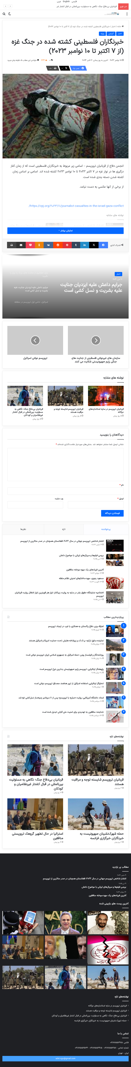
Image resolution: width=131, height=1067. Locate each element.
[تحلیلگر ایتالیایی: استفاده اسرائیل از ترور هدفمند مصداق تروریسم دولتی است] (115, 688)
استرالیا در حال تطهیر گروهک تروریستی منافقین (37, 836)
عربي (58, 1)
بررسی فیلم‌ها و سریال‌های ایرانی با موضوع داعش (81, 555)
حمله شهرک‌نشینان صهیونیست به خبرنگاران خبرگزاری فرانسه (102, 836)
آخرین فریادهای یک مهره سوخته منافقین (85, 569)
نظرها (23, 529)
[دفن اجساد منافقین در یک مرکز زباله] (108, 950)
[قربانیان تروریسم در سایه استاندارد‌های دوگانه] (106, 396)
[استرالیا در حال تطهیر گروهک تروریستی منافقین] (35, 814)
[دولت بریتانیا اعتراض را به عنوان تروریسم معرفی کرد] (23, 922)
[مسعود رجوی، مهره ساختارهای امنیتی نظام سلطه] (115, 583)
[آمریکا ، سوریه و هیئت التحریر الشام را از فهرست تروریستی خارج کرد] (65, 947)
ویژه (102, 33)
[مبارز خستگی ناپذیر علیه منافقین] (108, 922)
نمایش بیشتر (66, 230)
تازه (64, 529)
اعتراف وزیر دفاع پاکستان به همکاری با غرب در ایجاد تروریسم (76, 626)
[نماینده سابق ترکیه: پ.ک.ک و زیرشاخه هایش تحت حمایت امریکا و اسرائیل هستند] (115, 645)
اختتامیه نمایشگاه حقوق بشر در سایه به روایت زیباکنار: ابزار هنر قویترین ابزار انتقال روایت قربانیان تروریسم (59, 594)
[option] (65, 286)
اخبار (114, 26)
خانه (119, 26)
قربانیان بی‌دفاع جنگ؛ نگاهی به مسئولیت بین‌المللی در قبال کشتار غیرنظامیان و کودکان (79, 6)
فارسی (74, 1)
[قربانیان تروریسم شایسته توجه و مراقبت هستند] (65, 396)
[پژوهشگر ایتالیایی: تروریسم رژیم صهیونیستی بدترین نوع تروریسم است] (115, 674)
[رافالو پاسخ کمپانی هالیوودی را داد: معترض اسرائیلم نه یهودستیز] (65, 922)
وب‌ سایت (59, 498)
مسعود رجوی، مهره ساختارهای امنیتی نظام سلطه (81, 578)
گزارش (111, 33)
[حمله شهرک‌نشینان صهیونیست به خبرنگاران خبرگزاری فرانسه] (96, 814)
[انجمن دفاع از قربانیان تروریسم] (112, 13)
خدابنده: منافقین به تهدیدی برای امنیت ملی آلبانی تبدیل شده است (73, 712)
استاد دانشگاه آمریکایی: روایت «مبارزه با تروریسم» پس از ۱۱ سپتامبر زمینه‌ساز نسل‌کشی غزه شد (61, 698)
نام (121, 485)
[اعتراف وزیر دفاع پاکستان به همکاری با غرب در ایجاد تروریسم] (115, 631)
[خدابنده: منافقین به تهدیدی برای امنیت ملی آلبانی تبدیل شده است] (115, 717)
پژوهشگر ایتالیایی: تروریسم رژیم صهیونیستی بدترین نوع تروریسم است (72, 669)
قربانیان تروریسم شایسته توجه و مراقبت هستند (68, 410)
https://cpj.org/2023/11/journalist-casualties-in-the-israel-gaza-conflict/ (76, 206)
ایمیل (120, 498)
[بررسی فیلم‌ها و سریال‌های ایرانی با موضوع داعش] (115, 560)
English (66, 1)
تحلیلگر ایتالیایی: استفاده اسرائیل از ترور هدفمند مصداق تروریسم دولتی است (69, 683)
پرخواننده (106, 529)
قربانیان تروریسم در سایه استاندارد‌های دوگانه (106, 410)
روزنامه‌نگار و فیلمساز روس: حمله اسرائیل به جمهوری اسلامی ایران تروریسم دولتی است (65, 655)
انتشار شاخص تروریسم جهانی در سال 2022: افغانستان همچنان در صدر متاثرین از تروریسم (62, 541)
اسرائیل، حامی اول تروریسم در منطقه (93, 288)
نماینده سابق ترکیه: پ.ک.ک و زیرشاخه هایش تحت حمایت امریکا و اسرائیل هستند (66, 640)
